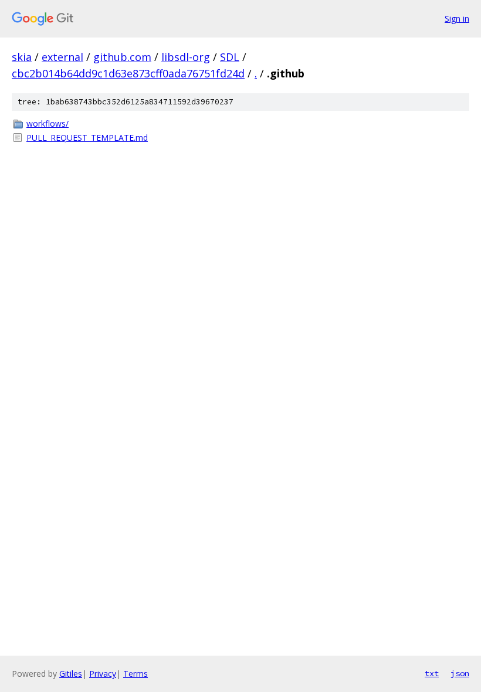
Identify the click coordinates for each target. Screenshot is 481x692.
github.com (122, 57)
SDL (229, 57)
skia (22, 57)
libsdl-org (185, 57)
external (62, 57)
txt (432, 673)
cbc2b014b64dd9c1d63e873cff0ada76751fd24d (128, 73)
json (459, 673)
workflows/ (47, 123)
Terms (135, 673)
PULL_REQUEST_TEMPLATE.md (87, 137)
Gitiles (70, 673)
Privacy (102, 673)
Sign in (457, 18)
